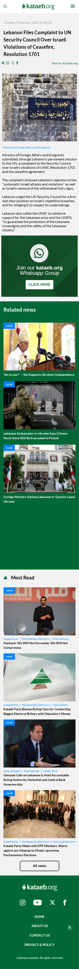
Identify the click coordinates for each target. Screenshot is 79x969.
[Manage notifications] (69, 927)
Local (9, 325)
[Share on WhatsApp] (7, 63)
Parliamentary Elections (35, 638)
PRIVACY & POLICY (39, 945)
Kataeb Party (11, 639)
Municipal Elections (64, 841)
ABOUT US (39, 926)
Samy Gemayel (12, 771)
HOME (39, 917)
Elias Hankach (61, 638)
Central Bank (60, 705)
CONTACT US (39, 935)
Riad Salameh (31, 771)
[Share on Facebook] (17, 63)
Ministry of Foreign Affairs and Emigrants (26, 147)
